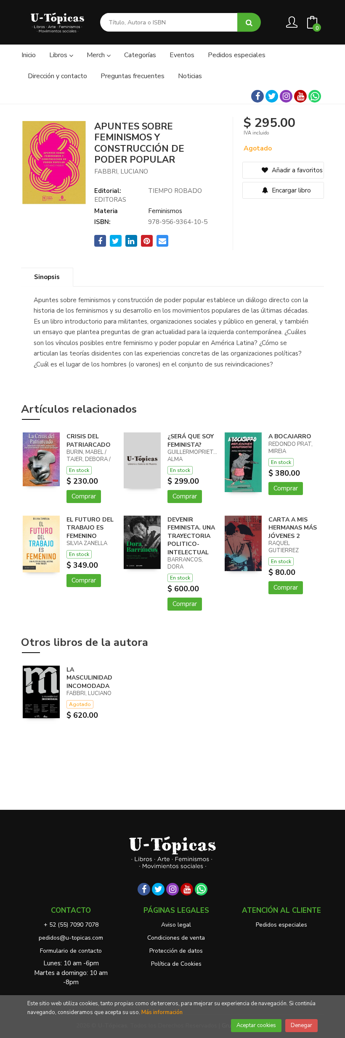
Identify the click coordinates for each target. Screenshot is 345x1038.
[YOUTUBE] (300, 96)
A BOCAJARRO (289, 436)
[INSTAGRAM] (286, 96)
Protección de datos (176, 951)
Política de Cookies (176, 964)
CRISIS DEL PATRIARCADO (88, 440)
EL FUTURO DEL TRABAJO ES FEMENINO (90, 528)
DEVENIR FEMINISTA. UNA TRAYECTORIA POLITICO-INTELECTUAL (191, 536)
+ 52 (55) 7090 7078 (71, 925)
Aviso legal (176, 925)
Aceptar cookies (256, 1025)
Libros (59, 55)
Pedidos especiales (281, 925)
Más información (162, 1012)
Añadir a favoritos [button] (296, 170)
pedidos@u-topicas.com (71, 938)
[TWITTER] (271, 96)
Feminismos (165, 211)
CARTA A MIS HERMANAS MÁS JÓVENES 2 (292, 528)
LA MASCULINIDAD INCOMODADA (89, 678)
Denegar (301, 1025)
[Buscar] (249, 22)
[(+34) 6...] (314, 96)
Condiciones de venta (176, 938)
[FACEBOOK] (257, 96)
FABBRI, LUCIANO (121, 171)
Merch (96, 55)
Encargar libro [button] (290, 190)
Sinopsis (47, 277)
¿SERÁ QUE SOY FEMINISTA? (190, 440)
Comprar (84, 496)
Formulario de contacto (71, 951)
